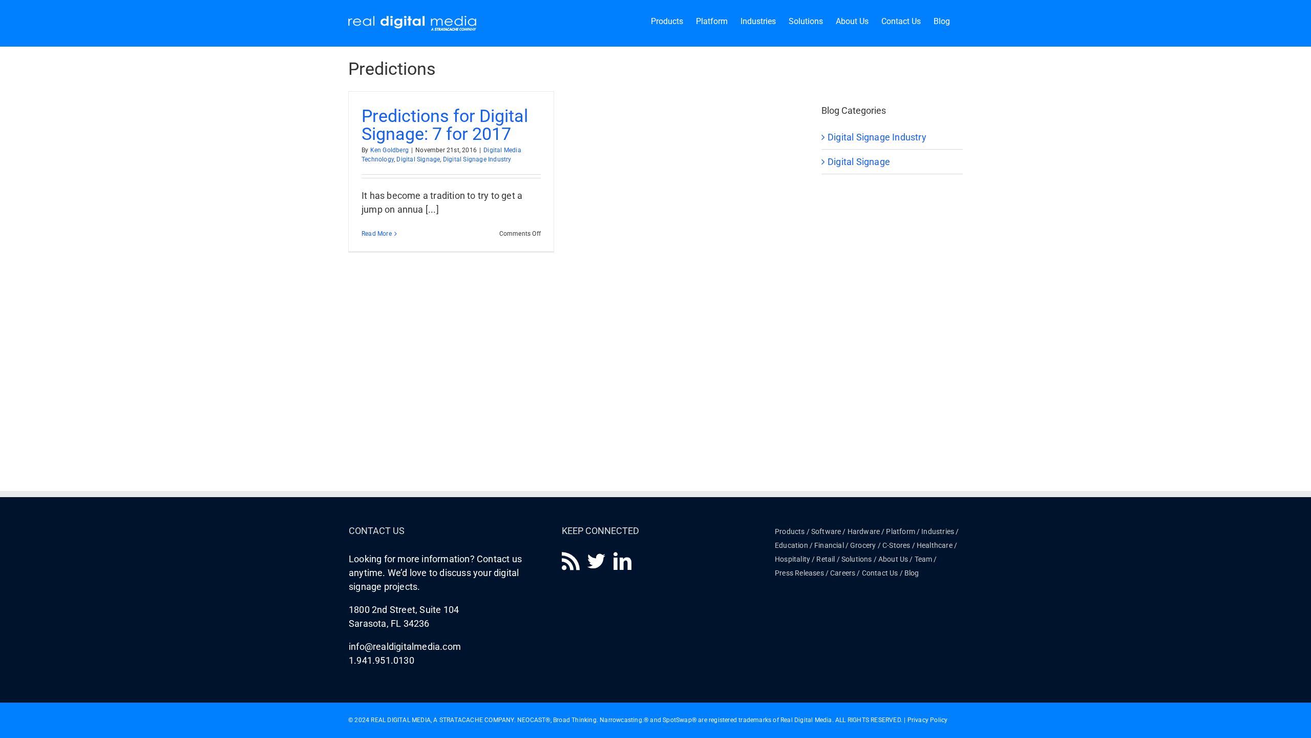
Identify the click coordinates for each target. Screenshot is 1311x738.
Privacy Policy (927, 720)
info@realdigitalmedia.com (405, 646)
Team (924, 559)
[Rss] (571, 561)
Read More (377, 233)
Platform (900, 531)
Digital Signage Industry (477, 159)
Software (826, 531)
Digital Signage (418, 159)
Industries (937, 531)
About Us (893, 559)
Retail (825, 559)
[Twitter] (596, 561)
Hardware (864, 531)
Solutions (856, 559)
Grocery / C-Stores (880, 545)
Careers (842, 573)
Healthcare (935, 545)
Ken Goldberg (389, 150)
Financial (829, 545)
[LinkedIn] (622, 561)
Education (791, 545)
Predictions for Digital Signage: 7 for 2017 (445, 125)
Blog (911, 573)
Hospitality (792, 559)
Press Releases (799, 573)
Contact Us (880, 573)
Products (790, 531)
